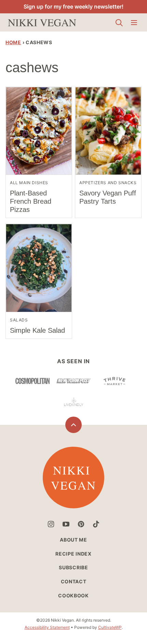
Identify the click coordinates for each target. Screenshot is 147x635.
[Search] (118, 22)
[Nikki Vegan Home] (42, 22)
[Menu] (134, 22)
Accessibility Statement (47, 627)
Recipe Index (73, 554)
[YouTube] (66, 524)
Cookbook (73, 595)
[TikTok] (96, 524)
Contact (73, 581)
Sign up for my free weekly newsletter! (73, 6)
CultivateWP (110, 627)
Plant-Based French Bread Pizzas (30, 201)
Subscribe (73, 567)
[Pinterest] (81, 524)
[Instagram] (50, 524)
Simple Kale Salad (37, 330)
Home (13, 42)
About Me (73, 540)
